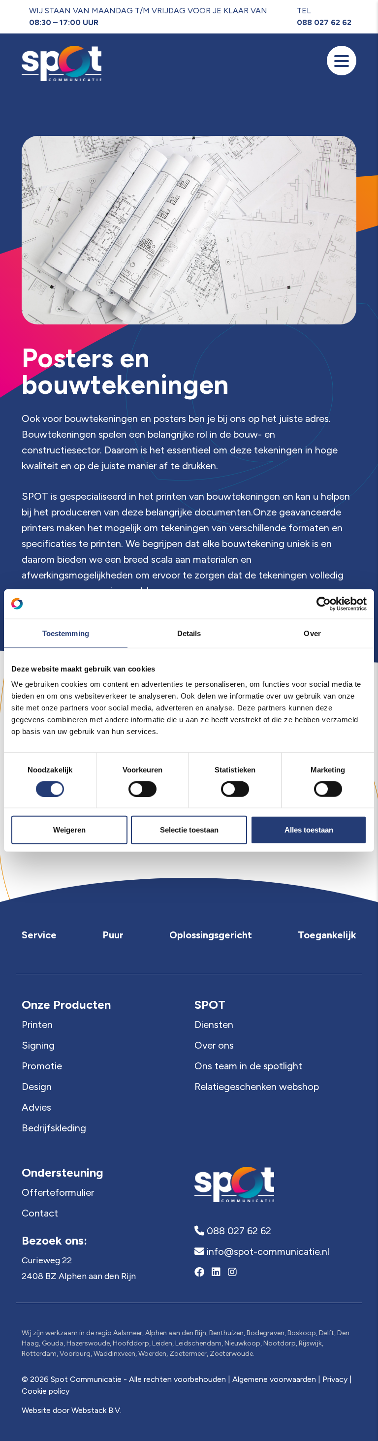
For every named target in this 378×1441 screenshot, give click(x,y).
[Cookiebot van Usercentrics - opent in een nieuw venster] (324, 603)
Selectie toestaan (189, 830)
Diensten (213, 1024)
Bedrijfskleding (54, 1128)
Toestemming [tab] (65, 633)
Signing (38, 1045)
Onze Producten (66, 1005)
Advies (36, 1107)
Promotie (42, 1066)
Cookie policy (45, 1391)
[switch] (142, 789)
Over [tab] (312, 633)
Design (37, 1086)
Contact (40, 1213)
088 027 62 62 (324, 22)
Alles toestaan (308, 830)
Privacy (334, 1379)
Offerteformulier (58, 1192)
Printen (37, 1024)
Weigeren (69, 830)
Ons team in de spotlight (248, 1066)
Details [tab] (189, 633)
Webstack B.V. (96, 1410)
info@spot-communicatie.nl (266, 1251)
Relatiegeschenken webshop (256, 1086)
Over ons (214, 1045)
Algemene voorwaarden (274, 1379)
